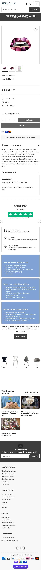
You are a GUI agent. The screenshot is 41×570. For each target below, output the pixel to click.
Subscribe (34, 456)
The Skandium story (8, 523)
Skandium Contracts (8, 474)
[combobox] (20, 9)
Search (35, 9)
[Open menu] (37, 3)
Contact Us (5, 517)
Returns (4, 505)
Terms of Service (7, 494)
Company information (8, 525)
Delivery (4, 502)
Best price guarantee (8, 497)
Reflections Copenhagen (8, 75)
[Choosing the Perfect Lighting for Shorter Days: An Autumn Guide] (30, 402)
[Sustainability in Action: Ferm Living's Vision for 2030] (10, 402)
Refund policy (5, 500)
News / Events (6, 520)
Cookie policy (6, 528)
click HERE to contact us (9, 540)
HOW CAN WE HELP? (8, 538)
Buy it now (20, 125)
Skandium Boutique (7, 479)
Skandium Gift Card (7, 476)
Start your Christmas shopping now (8, 434)
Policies (4, 507)
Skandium (17, 555)
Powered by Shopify (26, 555)
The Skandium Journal (8, 471)
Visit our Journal (30, 392)
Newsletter (5, 484)
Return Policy (20, 336)
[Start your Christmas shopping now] (10, 424)
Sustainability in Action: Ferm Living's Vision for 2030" (9, 413)
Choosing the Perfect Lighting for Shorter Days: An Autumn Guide (30, 413)
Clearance (4, 482)
